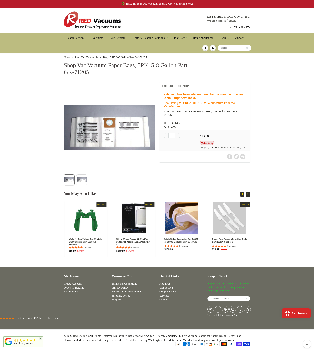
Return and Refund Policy (127, 291)
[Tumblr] (240, 309)
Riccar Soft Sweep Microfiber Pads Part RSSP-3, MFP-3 (228, 240)
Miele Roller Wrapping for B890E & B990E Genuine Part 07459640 (181, 240)
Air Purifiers (118, 37)
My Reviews (71, 291)
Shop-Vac (172, 127)
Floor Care (179, 37)
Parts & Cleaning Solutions (149, 37)
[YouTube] (247, 309)
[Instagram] (232, 309)
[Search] (247, 48)
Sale (223, 37)
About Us (164, 283)
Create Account (73, 283)
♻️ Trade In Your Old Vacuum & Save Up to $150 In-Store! (157, 3)
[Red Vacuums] (8, 345)
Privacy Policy (120, 287)
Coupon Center (168, 291)
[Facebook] (218, 309)
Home (67, 57)
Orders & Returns (74, 287)
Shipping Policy (121, 295)
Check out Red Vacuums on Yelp (222, 315)
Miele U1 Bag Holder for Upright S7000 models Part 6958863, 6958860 (84, 242)
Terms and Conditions (124, 283)
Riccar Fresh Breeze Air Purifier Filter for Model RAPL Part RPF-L (133, 242)
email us (224, 147)
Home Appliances (203, 37)
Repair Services (75, 37)
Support (239, 37)
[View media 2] (81, 179)
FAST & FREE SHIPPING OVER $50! (228, 16)
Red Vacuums (81, 335)
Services (164, 295)
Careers (163, 299)
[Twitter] (210, 309)
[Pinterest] (225, 309)
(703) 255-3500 (241, 26)
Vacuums (98, 37)
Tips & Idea (166, 287)
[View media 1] (69, 179)
